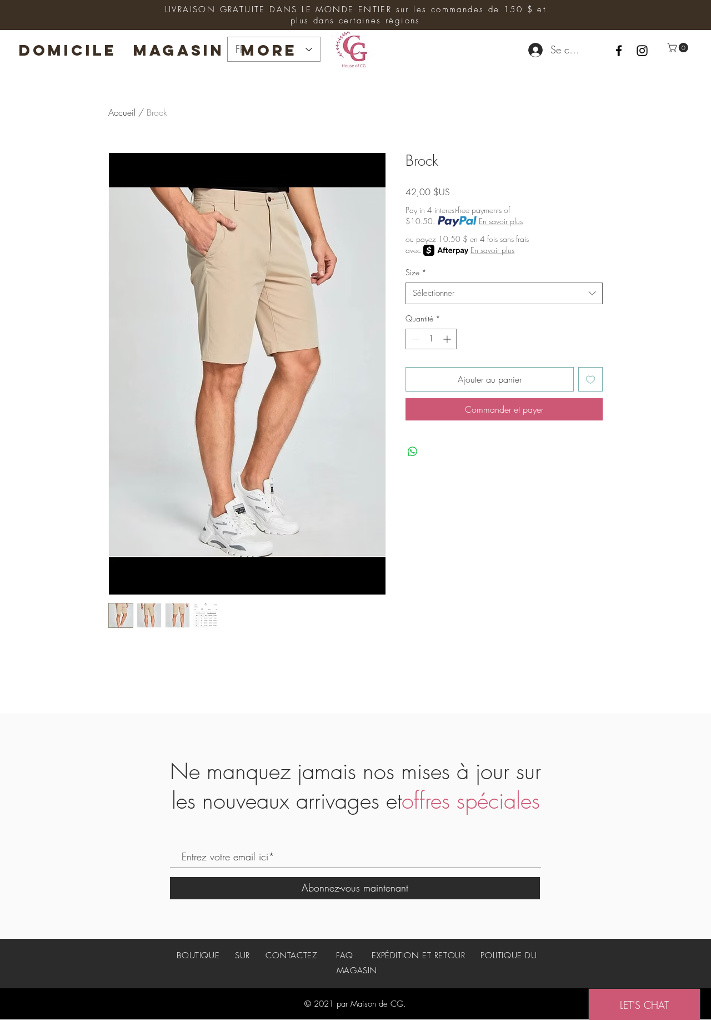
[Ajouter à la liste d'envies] (590, 379)
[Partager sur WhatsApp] (412, 451)
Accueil (122, 112)
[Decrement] (414, 339)
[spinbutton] (431, 339)
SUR (242, 955)
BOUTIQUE (199, 955)
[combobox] (504, 293)
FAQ (344, 955)
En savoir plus (501, 221)
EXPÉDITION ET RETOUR (418, 955)
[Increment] (448, 339)
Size (416, 272)
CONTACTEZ (291, 955)
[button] (678, 47)
